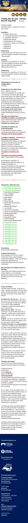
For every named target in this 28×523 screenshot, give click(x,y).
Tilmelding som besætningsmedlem (11, 134)
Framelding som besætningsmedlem (12, 155)
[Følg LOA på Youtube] (21, 14)
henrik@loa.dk (5, 481)
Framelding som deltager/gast (10, 152)
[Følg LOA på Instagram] (17, 14)
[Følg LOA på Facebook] (13, 14)
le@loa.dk (4, 488)
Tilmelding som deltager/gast (10, 123)
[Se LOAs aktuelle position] (24, 14)
